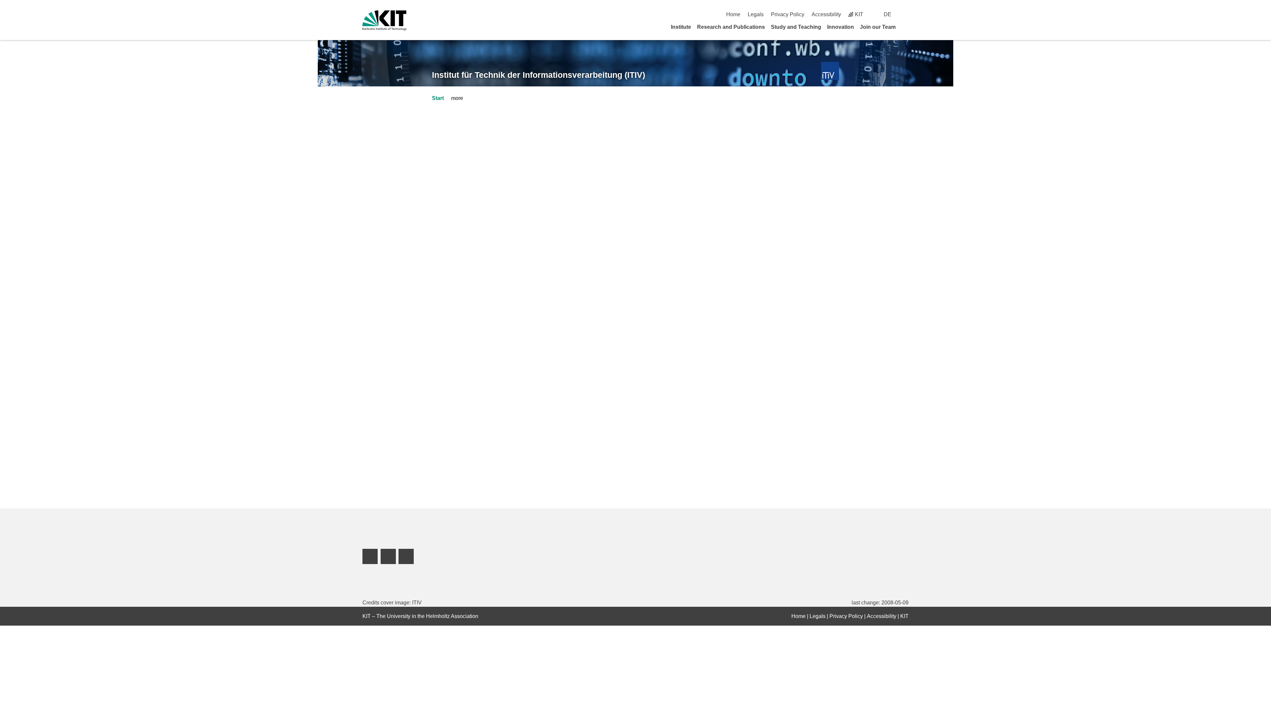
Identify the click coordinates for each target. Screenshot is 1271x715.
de (887, 14)
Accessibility (826, 14)
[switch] (906, 14)
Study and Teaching (796, 27)
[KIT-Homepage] (384, 20)
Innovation (840, 27)
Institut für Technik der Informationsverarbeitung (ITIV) (538, 74)
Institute (681, 27)
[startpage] (906, 27)
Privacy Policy (787, 14)
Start (438, 98)
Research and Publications (731, 27)
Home (733, 14)
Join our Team (878, 27)
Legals (756, 14)
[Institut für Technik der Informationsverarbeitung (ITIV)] (830, 71)
